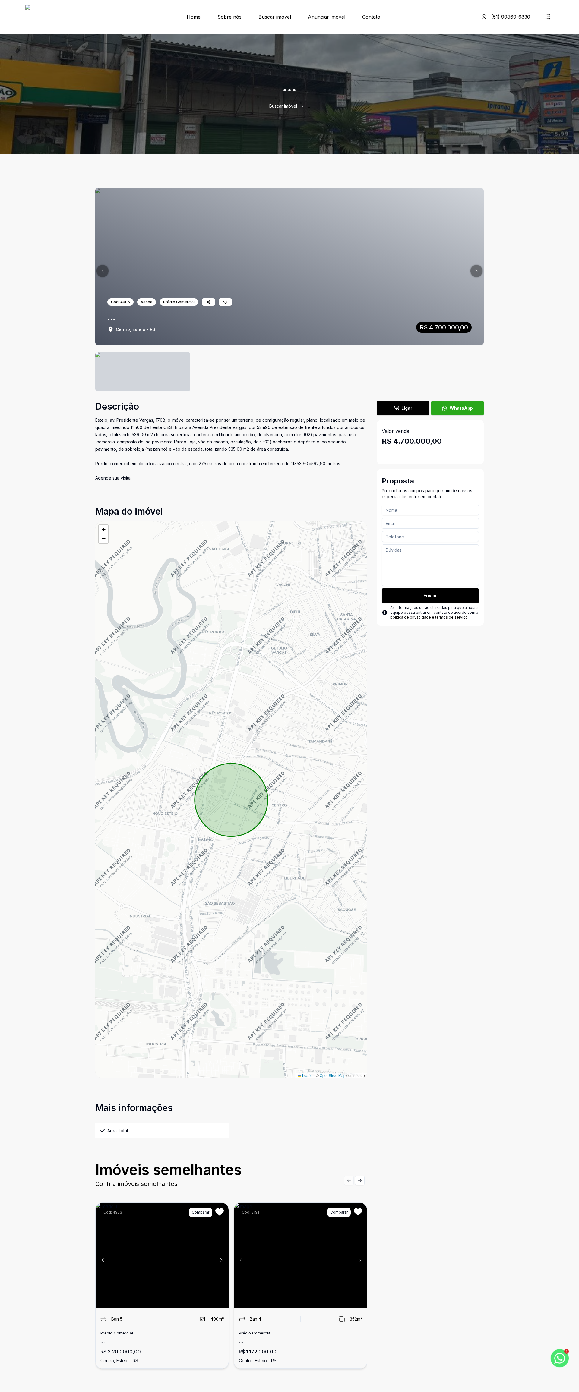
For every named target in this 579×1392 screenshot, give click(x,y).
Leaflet (307, 1075)
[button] (102, 271)
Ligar (406, 408)
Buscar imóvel (274, 17)
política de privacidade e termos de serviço (429, 617)
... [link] (308, 106)
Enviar (430, 595)
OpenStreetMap (333, 1075)
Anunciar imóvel (326, 17)
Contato (371, 17)
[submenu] (548, 17)
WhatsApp (461, 408)
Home (194, 17)
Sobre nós (229, 17)
